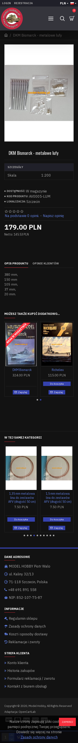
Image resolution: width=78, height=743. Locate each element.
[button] (37, 400)
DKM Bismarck (22, 370)
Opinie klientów (45, 263)
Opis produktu (16, 263)
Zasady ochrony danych (39, 737)
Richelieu (58, 370)
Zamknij (67, 721)
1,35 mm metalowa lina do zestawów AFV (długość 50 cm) (22, 497)
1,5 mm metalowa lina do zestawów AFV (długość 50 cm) (58, 497)
